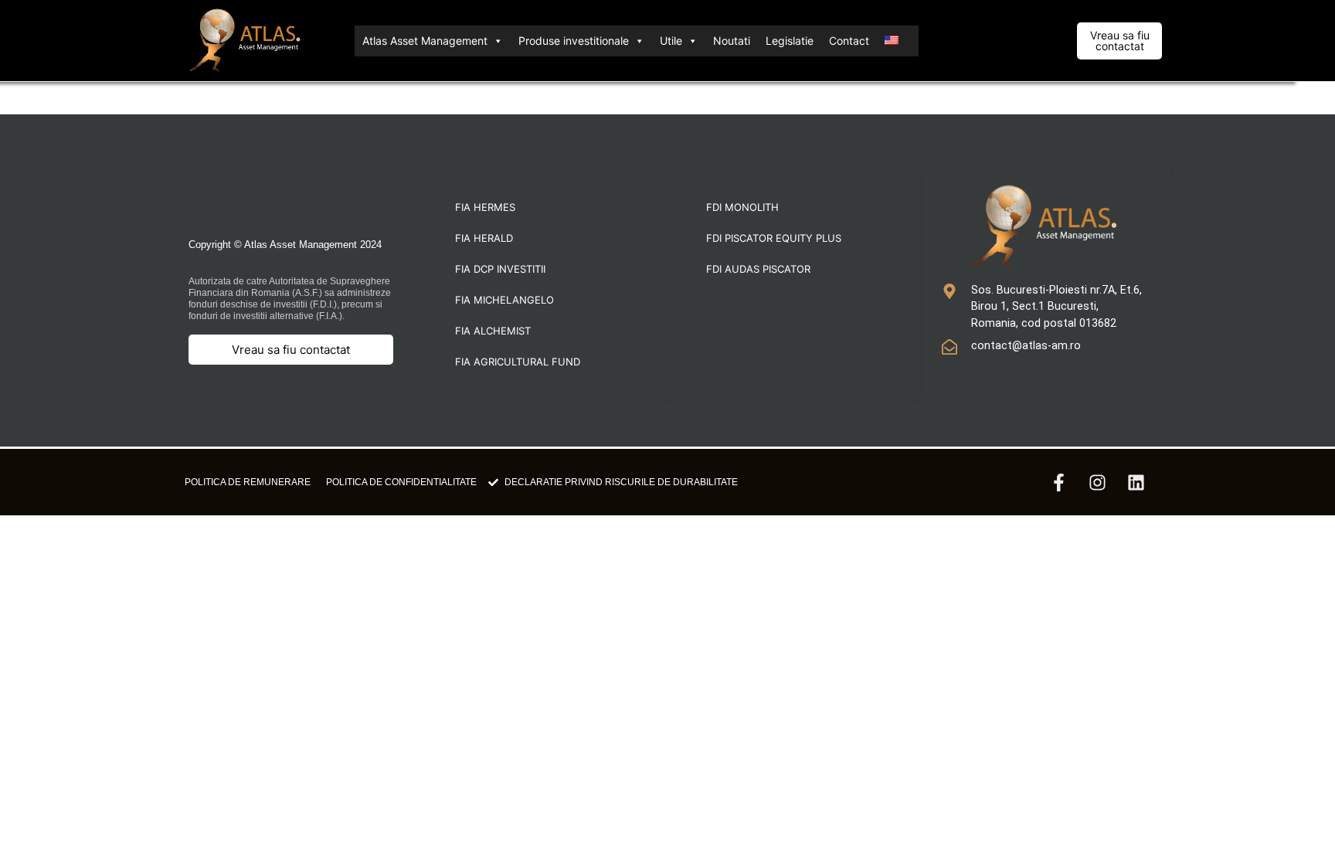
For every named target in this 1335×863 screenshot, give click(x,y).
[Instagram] (1097, 482)
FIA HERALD (484, 238)
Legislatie (790, 40)
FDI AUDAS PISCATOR (758, 269)
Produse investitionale (573, 40)
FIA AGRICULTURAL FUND (517, 361)
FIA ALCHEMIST (493, 330)
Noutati (731, 40)
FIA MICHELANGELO (504, 300)
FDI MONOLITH (742, 207)
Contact (849, 40)
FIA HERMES (485, 207)
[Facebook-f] (1058, 482)
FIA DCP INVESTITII (500, 269)
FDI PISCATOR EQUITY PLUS (773, 238)
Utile (671, 40)
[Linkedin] (1135, 482)
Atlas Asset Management (424, 40)
